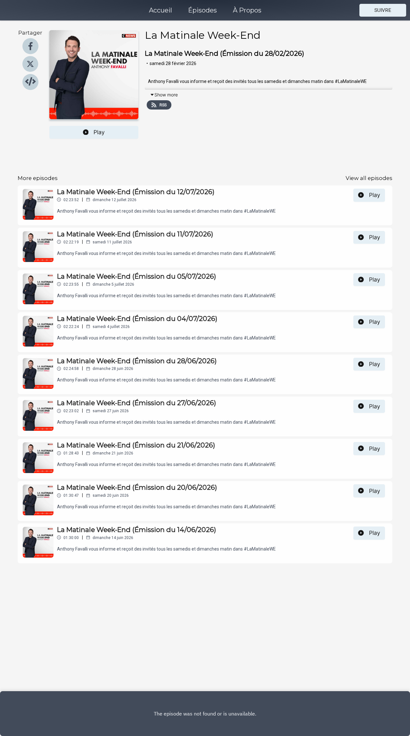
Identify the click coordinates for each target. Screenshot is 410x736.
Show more (166, 94)
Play (99, 132)
